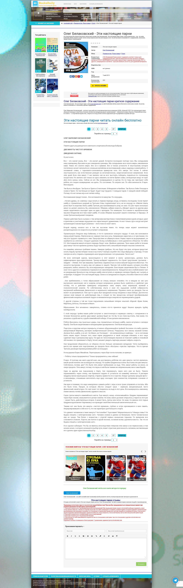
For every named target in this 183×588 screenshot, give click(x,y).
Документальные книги (88, 18)
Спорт (123, 53)
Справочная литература (123, 18)
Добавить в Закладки (46, 23)
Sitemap (97, 576)
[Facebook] (73, 76)
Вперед (122, 129)
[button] (67, 536)
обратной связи (97, 584)
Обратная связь (85, 576)
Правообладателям (40, 576)
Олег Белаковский (108, 50)
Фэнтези (48, 18)
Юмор (100, 18)
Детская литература (105, 14)
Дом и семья (120, 14)
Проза (65, 18)
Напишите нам (92, 96)
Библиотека (67, 3)
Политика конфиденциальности (63, 576)
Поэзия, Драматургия (140, 14)
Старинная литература (123, 16)
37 (113, 129)
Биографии (83, 3)
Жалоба (74, 95)
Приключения (68, 14)
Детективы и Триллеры (71, 16)
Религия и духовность (106, 16)
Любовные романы (52, 14)
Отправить (141, 564)
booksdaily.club (45, 3)
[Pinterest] (79, 76)
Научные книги (86, 16)
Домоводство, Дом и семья (111, 53)
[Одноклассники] (76, 76)
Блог (75, 3)
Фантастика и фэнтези (53, 16)
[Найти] (147, 11)
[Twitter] (81, 76)
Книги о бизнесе (86, 14)
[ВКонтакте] (71, 76)
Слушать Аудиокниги (96, 3)
